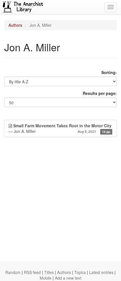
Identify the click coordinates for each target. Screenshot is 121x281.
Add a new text (68, 278)
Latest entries (101, 272)
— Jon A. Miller (60, 128)
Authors (15, 25)
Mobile (45, 278)
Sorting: (109, 72)
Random (13, 272)
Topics (80, 272)
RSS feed (32, 272)
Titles (49, 272)
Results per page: (100, 93)
